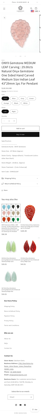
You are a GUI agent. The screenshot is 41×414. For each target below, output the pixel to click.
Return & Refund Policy (12, 311)
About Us (7, 339)
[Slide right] (25, 56)
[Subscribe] (31, 397)
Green (31, 98)
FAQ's (6, 343)
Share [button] (6, 190)
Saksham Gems (23, 413)
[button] (4, 8)
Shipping (4, 91)
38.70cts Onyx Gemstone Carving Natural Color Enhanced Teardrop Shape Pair (11, 289)
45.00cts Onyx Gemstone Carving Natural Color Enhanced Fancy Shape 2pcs (30, 259)
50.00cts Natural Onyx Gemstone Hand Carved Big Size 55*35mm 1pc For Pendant (30, 226)
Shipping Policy (9, 306)
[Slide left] (16, 56)
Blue (14, 98)
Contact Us (8, 348)
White (25, 103)
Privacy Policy (8, 321)
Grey (22, 98)
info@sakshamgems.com (18, 375)
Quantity (4, 116)
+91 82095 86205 (15, 372)
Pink (5, 98)
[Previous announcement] (4, 2)
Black (16, 103)
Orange (6, 103)
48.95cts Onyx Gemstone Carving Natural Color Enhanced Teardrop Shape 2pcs (11, 259)
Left (5, 111)
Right (14, 111)
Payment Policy (9, 316)
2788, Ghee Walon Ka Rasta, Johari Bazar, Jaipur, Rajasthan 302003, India (18, 366)
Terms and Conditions (11, 325)
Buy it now (20, 134)
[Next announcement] (37, 2)
